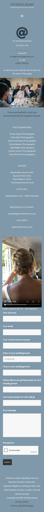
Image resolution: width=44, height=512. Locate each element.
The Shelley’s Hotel (22, 179)
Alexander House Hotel (22, 172)
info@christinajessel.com (22, 56)
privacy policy (22, 502)
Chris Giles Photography (22, 137)
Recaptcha (8, 443)
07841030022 (22, 63)
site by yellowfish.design (22, 506)
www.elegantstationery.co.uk (22, 214)
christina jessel (22, 4)
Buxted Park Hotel (22, 176)
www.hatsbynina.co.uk (22, 227)
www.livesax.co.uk (13, 196)
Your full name (10, 313)
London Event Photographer (22, 151)
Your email (8, 326)
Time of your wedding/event (16, 367)
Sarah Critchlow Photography (22, 141)
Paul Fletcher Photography (22, 154)
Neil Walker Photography (22, 148)
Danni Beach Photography (22, 144)
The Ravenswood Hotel (22, 183)
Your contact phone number (16, 340)
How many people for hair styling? (19, 397)
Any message (9, 410)
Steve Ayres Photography (22, 134)
